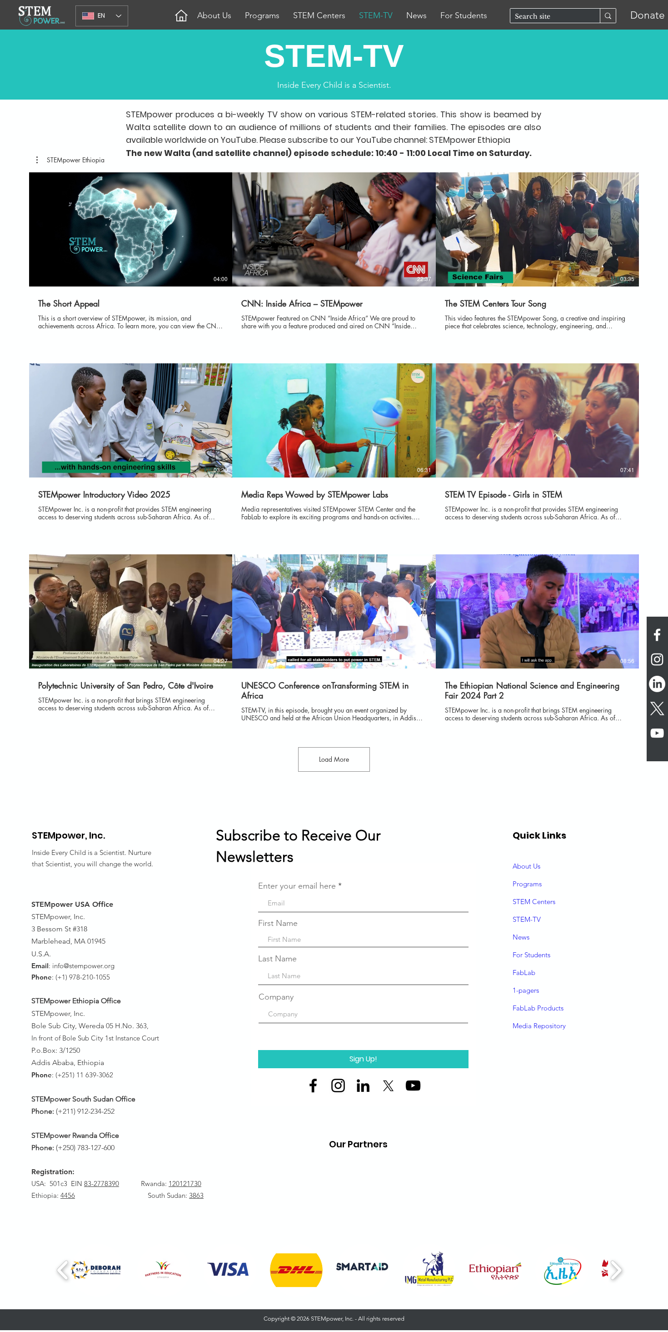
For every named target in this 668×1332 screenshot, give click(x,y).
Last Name (277, 959)
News (521, 937)
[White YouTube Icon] (657, 733)
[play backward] (63, 1270)
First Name (278, 923)
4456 (67, 1195)
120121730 (185, 1183)
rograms (529, 884)
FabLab (524, 972)
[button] (70, 160)
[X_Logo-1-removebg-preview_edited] (657, 708)
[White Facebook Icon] (657, 635)
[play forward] (616, 1270)
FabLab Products (538, 1008)
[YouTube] (413, 1085)
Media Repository (539, 1025)
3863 (196, 1195)
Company (276, 997)
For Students (531, 954)
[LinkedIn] (657, 684)
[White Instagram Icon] (657, 659)
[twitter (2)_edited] (388, 1085)
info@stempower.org (83, 965)
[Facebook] (313, 1085)
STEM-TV (527, 919)
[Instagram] (338, 1085)
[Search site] (608, 16)
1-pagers (526, 990)
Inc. (97, 835)
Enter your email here (297, 886)
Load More (334, 759)
